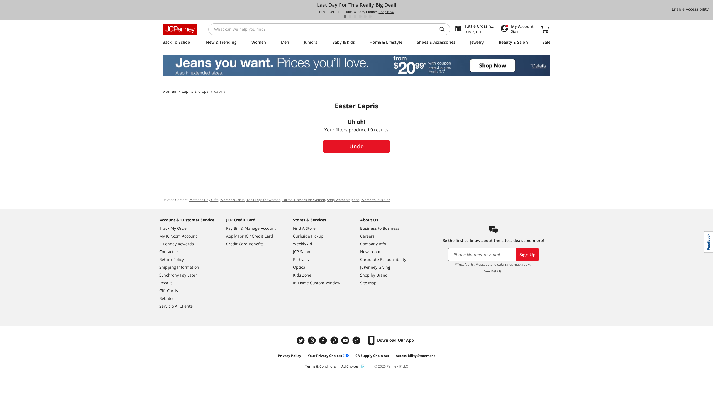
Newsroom (370, 251)
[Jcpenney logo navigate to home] (180, 29)
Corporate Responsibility (383, 259)
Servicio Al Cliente (176, 306)
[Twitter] (301, 340)
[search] (444, 29)
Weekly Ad (302, 243)
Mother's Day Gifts (203, 199)
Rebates (166, 298)
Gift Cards (168, 290)
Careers (367, 236)
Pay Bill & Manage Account (251, 228)
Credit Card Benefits (245, 243)
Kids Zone (302, 275)
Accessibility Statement (415, 355)
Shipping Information (179, 267)
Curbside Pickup (308, 236)
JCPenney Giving (375, 267)
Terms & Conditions (320, 366)
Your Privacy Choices (325, 355)
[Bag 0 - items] (544, 29)
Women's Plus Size (375, 199)
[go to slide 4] (360, 16)
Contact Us (169, 251)
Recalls (165, 282)
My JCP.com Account (178, 236)
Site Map (368, 282)
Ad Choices (350, 366)
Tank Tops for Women (263, 199)
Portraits (301, 259)
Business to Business (379, 228)
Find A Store (304, 228)
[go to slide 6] (370, 16)
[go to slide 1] (345, 16)
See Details (493, 271)
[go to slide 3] (355, 16)
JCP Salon (301, 251)
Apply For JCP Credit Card (249, 236)
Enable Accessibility (690, 9)
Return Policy (171, 259)
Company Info (373, 243)
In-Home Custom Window (316, 282)
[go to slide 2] (350, 16)
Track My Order (173, 228)
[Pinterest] (334, 340)
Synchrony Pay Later (178, 275)
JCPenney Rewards (176, 243)
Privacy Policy (289, 355)
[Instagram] (312, 340)
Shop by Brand (374, 275)
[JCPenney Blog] (357, 340)
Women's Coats (232, 199)
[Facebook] (323, 340)
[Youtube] (345, 340)
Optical (299, 267)
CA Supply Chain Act (372, 355)
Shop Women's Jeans (343, 199)
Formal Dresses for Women (303, 199)
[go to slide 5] (365, 16)
